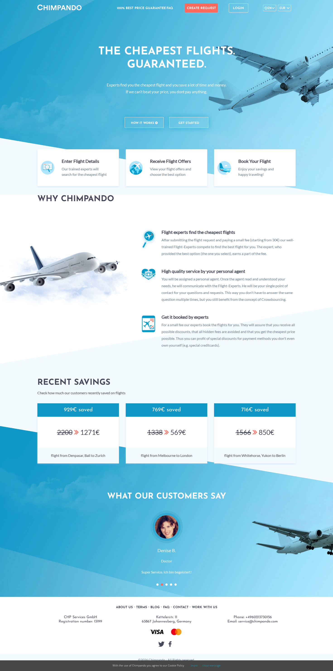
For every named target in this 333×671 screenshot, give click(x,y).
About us (124, 586)
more (194, 665)
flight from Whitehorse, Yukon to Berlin (254, 455)
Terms (141, 586)
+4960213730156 (259, 596)
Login (238, 8)
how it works (143, 123)
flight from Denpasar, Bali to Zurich (78, 455)
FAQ (169, 8)
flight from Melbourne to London (166, 455)
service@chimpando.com (258, 600)
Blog (155, 586)
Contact (180, 586)
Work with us (204, 586)
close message (211, 665)
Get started (189, 123)
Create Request (201, 8)
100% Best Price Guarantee (141, 8)
